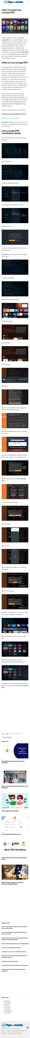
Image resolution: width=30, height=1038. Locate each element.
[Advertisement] (15, 903)
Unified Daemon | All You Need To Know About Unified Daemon (15, 124)
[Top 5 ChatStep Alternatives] (15, 823)
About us (3, 1030)
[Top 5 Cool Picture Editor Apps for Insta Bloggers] (15, 775)
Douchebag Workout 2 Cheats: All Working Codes (15, 965)
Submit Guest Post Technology (18, 1030)
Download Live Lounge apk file (10, 118)
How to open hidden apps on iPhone (11, 947)
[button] (2, 2)
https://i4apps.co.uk (11, 457)
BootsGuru (7, 1004)
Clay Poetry (7, 1006)
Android (23, 73)
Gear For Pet (7, 1007)
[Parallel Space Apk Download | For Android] (15, 750)
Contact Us (18, 1033)
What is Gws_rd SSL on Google (10, 961)
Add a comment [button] (8, 737)
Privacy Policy (4, 1033)
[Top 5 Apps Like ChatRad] (15, 800)
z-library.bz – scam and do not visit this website (14, 951)
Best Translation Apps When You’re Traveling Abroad (15, 943)
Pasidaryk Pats (8, 1011)
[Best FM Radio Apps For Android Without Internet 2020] (15, 872)
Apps (3, 759)
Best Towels (7, 1002)
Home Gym (7, 1009)
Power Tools (7, 1013)
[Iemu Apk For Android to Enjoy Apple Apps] (15, 847)
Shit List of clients (11, 1033)
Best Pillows (7, 1001)
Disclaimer (8, 1030)
